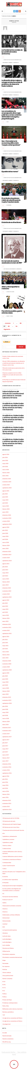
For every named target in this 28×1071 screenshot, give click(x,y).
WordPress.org (6, 1042)
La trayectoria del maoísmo (9, 930)
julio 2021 (5, 639)
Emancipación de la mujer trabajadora (12, 885)
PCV (3, 990)
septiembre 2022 (7, 597)
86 (20, 323)
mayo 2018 (5, 712)
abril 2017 (5, 752)
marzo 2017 (5, 755)
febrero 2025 (6, 509)
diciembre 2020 (6, 660)
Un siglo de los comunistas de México (12, 1018)
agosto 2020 (5, 673)
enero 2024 (5, 548)
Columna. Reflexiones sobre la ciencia (12, 856)
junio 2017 (5, 745)
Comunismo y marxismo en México (11, 859)
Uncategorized (6, 1024)
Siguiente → (8, 329)
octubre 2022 (6, 594)
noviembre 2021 (6, 627)
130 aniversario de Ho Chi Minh (10, 818)
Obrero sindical (6, 972)
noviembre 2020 (6, 664)
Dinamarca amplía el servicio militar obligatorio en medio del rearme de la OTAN (12, 374)
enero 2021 (5, 657)
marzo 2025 (5, 506)
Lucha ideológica (6, 939)
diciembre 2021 (6, 624)
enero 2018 (5, 724)
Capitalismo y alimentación (9, 836)
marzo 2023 (5, 579)
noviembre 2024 (6, 518)
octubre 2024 (6, 521)
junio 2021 (5, 642)
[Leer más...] (3, 57)
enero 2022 (5, 621)
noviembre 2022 (6, 591)
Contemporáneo (6, 862)
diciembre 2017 (6, 727)
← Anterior (7, 323)
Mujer (4, 960)
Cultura (4, 868)
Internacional (5, 918)
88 (9, 326)
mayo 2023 (5, 572)
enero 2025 (5, 512)
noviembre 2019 (6, 700)
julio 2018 (5, 706)
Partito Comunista (7, 978)
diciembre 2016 (6, 764)
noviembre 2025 (6, 481)
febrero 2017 (6, 758)
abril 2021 (5, 648)
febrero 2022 (6, 618)
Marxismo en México (8, 948)
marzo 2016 (5, 791)
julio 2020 (5, 676)
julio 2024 (5, 530)
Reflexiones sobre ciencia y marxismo (12, 1009)
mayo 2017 (5, 748)
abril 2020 (5, 685)
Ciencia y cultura (6, 845)
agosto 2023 (5, 563)
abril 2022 (5, 612)
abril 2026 (5, 466)
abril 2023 (5, 575)
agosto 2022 (5, 600)
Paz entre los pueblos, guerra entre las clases (12, 312)
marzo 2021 (5, 651)
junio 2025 (5, 497)
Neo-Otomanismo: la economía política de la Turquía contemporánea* (11, 143)
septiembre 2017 (7, 736)
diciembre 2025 (6, 478)
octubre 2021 (6, 630)
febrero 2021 (6, 654)
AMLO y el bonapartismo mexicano (10, 288)
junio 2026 (5, 460)
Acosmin (14, 1054)
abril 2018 (5, 715)
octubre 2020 (6, 667)
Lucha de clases (10, 291)
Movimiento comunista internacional (12, 957)
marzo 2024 (5, 542)
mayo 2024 (5, 536)
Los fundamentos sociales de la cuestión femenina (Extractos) (12, 52)
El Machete (5, 882)
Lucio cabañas (6, 945)
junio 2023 (5, 569)
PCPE (4, 984)
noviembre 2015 (6, 803)
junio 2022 (5, 606)
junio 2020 (5, 679)
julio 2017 (5, 742)
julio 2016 (5, 779)
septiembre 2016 (7, 773)
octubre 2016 (6, 770)
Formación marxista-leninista (10, 896)
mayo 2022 (5, 609)
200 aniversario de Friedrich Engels (11, 824)
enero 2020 (5, 694)
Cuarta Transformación (8, 865)
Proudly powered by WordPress (8, 1052)
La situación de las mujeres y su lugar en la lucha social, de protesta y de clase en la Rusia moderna (12, 83)
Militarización (6, 951)
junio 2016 (5, 782)
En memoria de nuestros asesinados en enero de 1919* (12, 262)
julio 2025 (5, 494)
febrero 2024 (6, 545)
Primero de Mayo (7, 999)
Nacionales (5, 963)
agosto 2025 (5, 490)
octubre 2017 (6, 733)
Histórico (5, 908)
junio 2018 (5, 709)
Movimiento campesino (8, 954)
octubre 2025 (6, 484)
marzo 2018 (5, 718)
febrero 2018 (6, 721)
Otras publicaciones (7, 975)
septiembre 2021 (7, 633)
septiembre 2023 (7, 560)
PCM (7, 121)
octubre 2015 (6, 806)
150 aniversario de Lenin (8, 821)
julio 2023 (5, 566)
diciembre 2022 (6, 588)
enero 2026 (5, 475)
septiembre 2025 (7, 487)
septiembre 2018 (7, 703)
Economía (9, 205)
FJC (3, 893)
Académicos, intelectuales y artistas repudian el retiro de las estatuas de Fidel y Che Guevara (13, 406)
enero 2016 (5, 797)
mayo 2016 (5, 785)
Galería (4, 902)
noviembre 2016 (6, 767)
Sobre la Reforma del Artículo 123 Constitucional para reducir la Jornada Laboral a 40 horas (13, 394)
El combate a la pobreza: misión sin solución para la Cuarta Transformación (11, 200)
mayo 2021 (5, 645)
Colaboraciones (6, 848)
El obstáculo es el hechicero (11, 222)
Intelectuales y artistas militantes (11, 914)
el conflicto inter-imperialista (10, 879)
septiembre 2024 (7, 524)
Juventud (4, 924)
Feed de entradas (6, 1035)
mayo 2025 (5, 500)
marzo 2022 (5, 615)
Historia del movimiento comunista (11, 905)
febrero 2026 (6, 472)
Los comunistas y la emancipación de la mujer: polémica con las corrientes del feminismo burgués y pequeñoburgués (11, 115)
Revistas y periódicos (8, 1012)
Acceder (4, 1032)
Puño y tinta (10, 316)
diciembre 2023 (6, 551)
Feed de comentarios (7, 1038)
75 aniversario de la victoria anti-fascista (13, 830)
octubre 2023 (6, 557)
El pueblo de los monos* (10, 171)
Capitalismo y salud (7, 842)
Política (4, 993)
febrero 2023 (6, 582)
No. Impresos (6, 966)
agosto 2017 (5, 739)
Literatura (5, 933)
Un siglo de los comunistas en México (12, 1021)
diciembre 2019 (6, 697)
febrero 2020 (6, 691)
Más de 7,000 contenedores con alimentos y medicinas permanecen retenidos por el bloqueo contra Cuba (13, 363)
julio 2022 (5, 603)
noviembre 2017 (6, 730)
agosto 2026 (5, 454)
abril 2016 (5, 788)
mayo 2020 (5, 682)
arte (3, 833)
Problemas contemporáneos (10, 1003)
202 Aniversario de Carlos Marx (10, 827)
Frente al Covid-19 (7, 899)
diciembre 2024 (6, 515)
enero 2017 (5, 761)
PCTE (4, 987)
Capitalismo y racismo (8, 839)
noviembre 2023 (6, 554)
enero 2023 (5, 585)
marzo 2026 (5, 469)
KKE (3, 927)
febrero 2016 (6, 794)
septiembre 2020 (7, 670)
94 (16, 326)
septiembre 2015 (7, 809)
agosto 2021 (5, 636)
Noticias (4, 969)
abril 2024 (5, 539)
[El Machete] (14, 4)
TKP (3, 1015)
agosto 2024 (5, 527)
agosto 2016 (5, 776)
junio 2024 (5, 533)
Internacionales (6, 921)
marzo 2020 (5, 688)
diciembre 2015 (6, 800)
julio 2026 (5, 457)
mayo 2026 (5, 463)
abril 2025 (5, 503)
